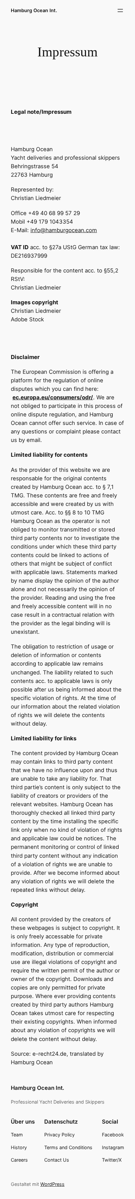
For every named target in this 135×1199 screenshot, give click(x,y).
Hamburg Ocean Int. (34, 10)
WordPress (52, 1184)
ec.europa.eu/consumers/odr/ (52, 397)
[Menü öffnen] (120, 10)
